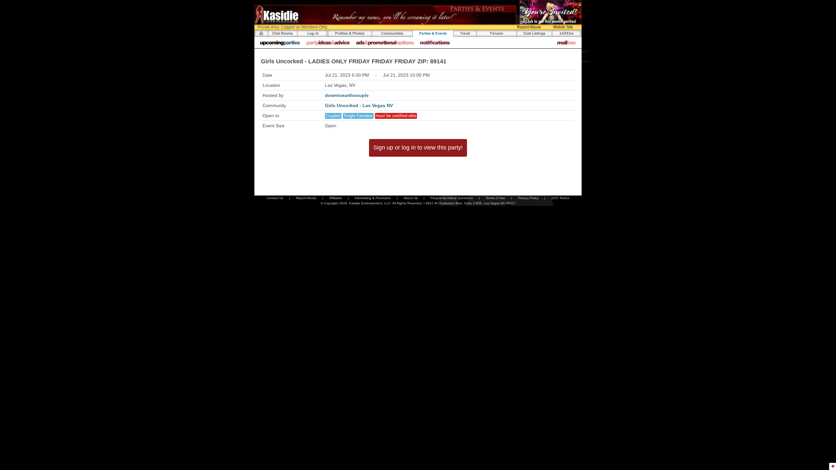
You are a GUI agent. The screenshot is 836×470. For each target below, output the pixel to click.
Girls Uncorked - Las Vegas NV (359, 105)
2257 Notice (560, 198)
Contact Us (274, 198)
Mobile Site (563, 27)
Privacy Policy (528, 198)
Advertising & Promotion (373, 198)
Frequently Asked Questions (451, 198)
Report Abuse (529, 27)
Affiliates (335, 198)
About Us (411, 198)
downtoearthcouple (347, 95)
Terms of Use (495, 198)
